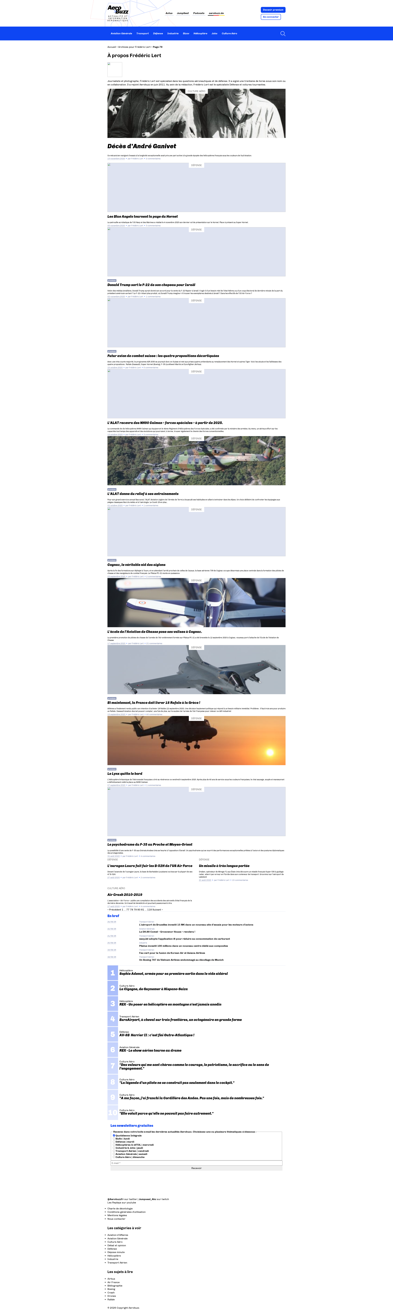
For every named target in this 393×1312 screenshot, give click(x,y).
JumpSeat (183, 13)
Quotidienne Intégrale (128, 1135)
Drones (111, 1295)
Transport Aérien (146, 922)
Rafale (111, 1299)
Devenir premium (273, 9)
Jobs (214, 33)
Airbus (111, 1278)
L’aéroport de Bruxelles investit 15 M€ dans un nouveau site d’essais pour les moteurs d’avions (196, 924)
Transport (142, 33)
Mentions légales (117, 1215)
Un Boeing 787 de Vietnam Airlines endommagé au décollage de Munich (181, 959)
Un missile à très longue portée (224, 866)
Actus (169, 13)
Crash (111, 1292)
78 (131, 909)
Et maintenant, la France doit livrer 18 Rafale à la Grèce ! (153, 703)
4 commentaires (148, 856)
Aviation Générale (121, 33)
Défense (158, 33)
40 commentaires (154, 714)
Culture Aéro (229, 33)
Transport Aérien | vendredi (132, 1150)
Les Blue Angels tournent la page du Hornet (142, 216)
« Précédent (114, 909)
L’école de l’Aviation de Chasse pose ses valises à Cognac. (154, 632)
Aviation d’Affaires (117, 1235)
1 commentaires (153, 296)
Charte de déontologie (120, 1208)
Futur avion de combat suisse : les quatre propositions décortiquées (163, 356)
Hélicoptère (200, 33)
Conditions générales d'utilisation (126, 1211)
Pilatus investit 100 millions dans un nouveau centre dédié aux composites (183, 945)
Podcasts (198, 13)
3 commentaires (153, 225)
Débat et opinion (116, 1245)
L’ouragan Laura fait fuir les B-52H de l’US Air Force (149, 866)
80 (138, 909)
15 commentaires (240, 880)
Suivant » (157, 909)
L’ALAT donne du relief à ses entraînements (143, 494)
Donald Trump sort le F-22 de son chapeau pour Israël (151, 285)
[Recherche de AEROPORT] (282, 33)
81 (142, 909)
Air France (113, 1282)
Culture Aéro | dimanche (129, 1157)
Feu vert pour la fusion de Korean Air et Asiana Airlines (172, 952)
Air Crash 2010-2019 (124, 895)
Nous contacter (116, 1218)
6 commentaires (151, 367)
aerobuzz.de (216, 13)
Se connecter (271, 16)
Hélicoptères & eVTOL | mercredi (134, 1144)
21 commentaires (154, 643)
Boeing (111, 1289)
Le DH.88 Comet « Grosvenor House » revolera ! (167, 931)
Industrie (173, 33)
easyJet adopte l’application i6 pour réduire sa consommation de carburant (185, 938)
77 (127, 909)
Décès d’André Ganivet (141, 146)
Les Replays (114, 1202)
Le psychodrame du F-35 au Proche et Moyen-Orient (149, 844)
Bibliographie (114, 1285)
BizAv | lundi (122, 1138)
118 (149, 909)
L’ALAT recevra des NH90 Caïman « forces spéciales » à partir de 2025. (165, 423)
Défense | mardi (124, 1141)
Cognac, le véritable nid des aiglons (136, 565)
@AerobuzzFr (115, 1199)
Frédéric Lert (137, 158)
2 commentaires (153, 158)
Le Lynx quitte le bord (124, 774)
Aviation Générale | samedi (131, 1154)
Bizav (186, 33)
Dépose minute (116, 1252)
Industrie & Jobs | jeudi (129, 1147)
